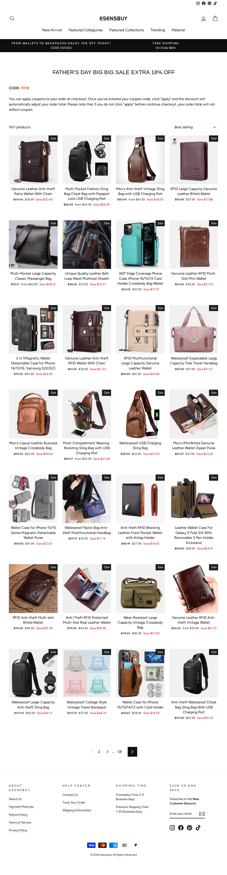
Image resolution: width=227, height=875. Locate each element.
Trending (158, 30)
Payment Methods (21, 806)
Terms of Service (20, 822)
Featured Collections (126, 30)
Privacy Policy (18, 830)
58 (120, 752)
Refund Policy (18, 814)
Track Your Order (74, 802)
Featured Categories (85, 30)
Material (178, 30)
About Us (15, 799)
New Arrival (52, 30)
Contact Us (70, 794)
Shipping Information (77, 810)
